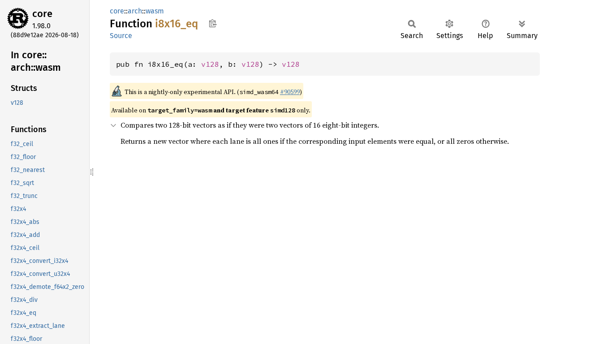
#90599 (290, 91)
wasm (155, 11)
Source (121, 35)
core (42, 14)
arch (135, 11)
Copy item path (212, 23)
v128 (210, 64)
